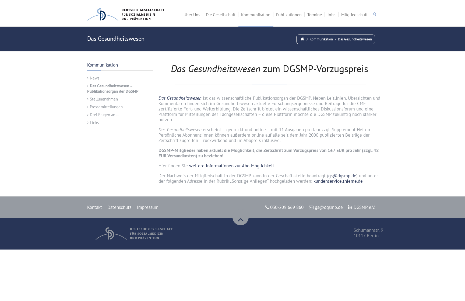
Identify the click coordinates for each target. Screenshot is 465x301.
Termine (314, 14)
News (94, 78)
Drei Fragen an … (104, 114)
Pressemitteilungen (106, 106)
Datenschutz (119, 207)
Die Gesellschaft (220, 14)
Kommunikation (255, 14)
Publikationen (289, 14)
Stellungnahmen (104, 99)
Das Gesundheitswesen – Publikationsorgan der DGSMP (113, 88)
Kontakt (94, 207)
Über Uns (192, 14)
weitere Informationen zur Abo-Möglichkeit (231, 166)
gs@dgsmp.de (342, 176)
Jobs (331, 14)
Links (94, 122)
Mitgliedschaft (354, 14)
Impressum (147, 207)
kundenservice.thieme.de (338, 181)
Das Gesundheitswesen (355, 39)
